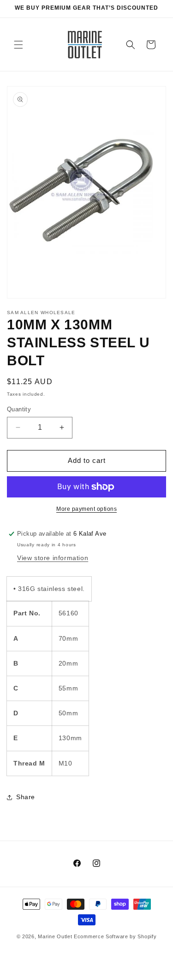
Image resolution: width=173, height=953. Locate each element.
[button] (18, 45)
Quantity (19, 409)
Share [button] (25, 797)
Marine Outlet (55, 936)
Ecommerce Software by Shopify (115, 936)
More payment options (86, 509)
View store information (52, 557)
